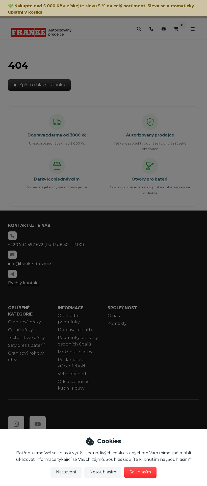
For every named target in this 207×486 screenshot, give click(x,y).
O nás (114, 315)
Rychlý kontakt (23, 283)
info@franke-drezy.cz (29, 263)
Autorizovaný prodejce (150, 135)
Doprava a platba (76, 329)
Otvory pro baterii (150, 179)
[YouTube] (38, 424)
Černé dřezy (20, 329)
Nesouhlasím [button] (103, 472)
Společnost (122, 307)
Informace (70, 307)
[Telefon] (151, 28)
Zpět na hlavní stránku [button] (42, 84)
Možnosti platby (75, 352)
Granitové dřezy (24, 322)
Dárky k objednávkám (57, 179)
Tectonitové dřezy (26, 337)
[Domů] (41, 32)
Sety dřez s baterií (26, 345)
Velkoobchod (72, 373)
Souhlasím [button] (140, 472)
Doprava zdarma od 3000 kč (57, 135)
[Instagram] (16, 424)
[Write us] (12, 274)
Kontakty (117, 323)
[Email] (164, 28)
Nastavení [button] (66, 472)
